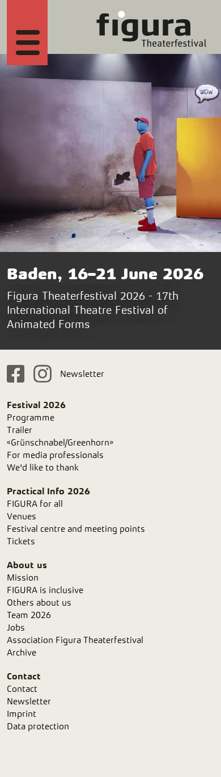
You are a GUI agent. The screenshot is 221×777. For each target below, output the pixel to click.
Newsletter (82, 373)
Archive (21, 652)
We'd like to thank (43, 467)
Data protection (38, 726)
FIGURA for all (35, 503)
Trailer (19, 430)
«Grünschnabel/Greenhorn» (60, 442)
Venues (21, 516)
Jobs (16, 627)
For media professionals (55, 455)
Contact (22, 688)
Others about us (39, 602)
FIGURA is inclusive (45, 590)
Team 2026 (29, 615)
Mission (23, 577)
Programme (30, 417)
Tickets (21, 541)
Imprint (21, 713)
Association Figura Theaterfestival (75, 640)
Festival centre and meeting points (76, 528)
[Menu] (28, 41)
